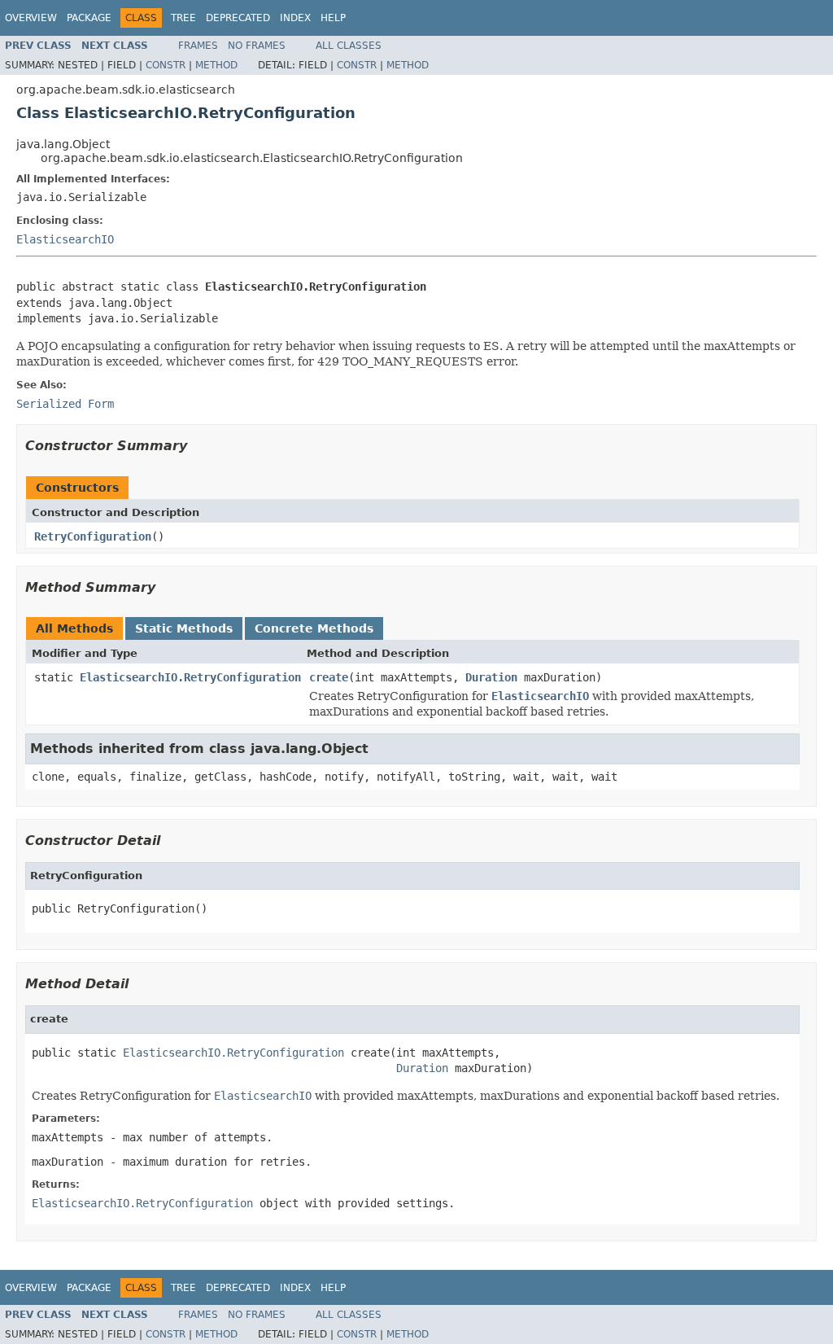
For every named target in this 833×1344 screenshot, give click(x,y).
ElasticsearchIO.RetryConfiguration (190, 677)
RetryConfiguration (92, 536)
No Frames (257, 45)
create (328, 677)
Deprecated (238, 18)
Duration (491, 677)
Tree (183, 18)
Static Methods (184, 628)
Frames (198, 45)
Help (333, 18)
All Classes (349, 45)
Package (89, 18)
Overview (31, 18)
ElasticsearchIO (65, 239)
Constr (165, 65)
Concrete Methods (314, 628)
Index (295, 18)
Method (216, 65)
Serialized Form (65, 403)
